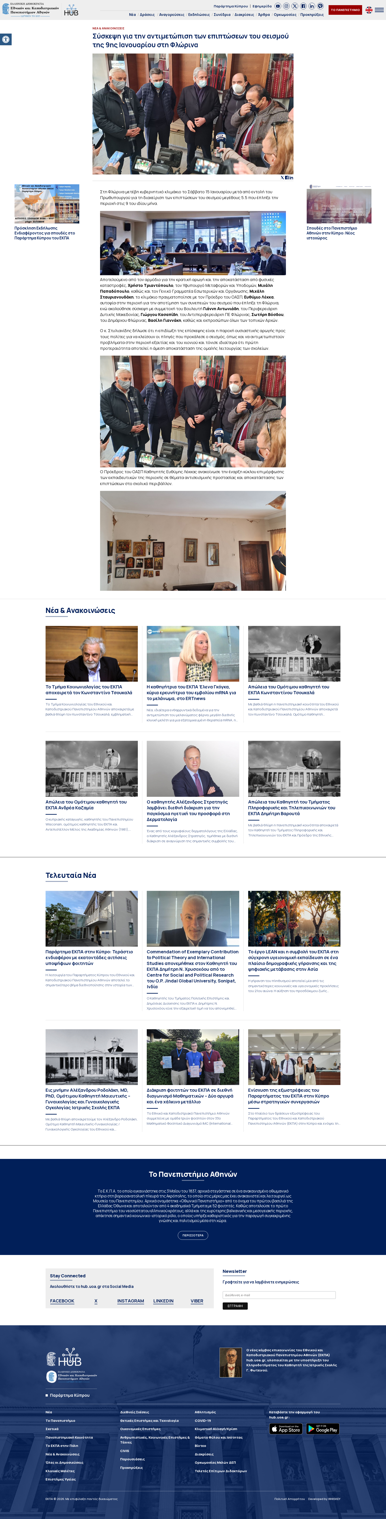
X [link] (95, 1301)
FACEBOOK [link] (62, 1301)
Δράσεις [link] (147, 14)
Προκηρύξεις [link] (312, 14)
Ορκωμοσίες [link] (285, 14)
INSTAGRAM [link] (130, 1301)
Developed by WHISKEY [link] (324, 1499)
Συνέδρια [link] (222, 14)
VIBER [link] (197, 1301)
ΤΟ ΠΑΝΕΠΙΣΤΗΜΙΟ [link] (345, 10)
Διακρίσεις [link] (244, 14)
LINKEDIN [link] (163, 1301)
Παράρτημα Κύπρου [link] (231, 6)
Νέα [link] (132, 14)
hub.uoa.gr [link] (278, 1417)
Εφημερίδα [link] (262, 6)
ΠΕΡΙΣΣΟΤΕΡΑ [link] (193, 1235)
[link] (6, 39)
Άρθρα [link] (264, 14)
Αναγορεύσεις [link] (171, 14)
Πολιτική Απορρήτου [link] (290, 1499)
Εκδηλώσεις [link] (199, 14)
